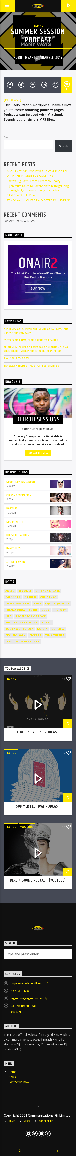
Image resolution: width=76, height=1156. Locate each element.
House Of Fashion (17, 535)
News (12, 1077)
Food (33, 610)
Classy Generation (18, 495)
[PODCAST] (12, 100)
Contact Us (46, 1121)
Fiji (47, 603)
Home (12, 1072)
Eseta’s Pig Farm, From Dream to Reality (33, 181)
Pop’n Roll (13, 508)
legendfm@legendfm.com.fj (29, 998)
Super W (58, 629)
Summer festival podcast (38, 806)
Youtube (26, 827)
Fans (37, 603)
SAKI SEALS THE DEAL (21, 195)
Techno (38, 25)
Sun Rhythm (14, 521)
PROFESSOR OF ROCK (31, 616)
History (60, 610)
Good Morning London (20, 481)
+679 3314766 (20, 991)
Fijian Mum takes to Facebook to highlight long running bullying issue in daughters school (36, 349)
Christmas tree (17, 603)
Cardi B (30, 597)
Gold (45, 610)
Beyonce (25, 591)
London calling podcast (38, 732)
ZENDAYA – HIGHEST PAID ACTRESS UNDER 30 (39, 200)
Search (8, 137)
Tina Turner (55, 635)
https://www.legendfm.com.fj (30, 983)
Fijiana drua (15, 610)
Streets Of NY (15, 561)
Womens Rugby (28, 641)
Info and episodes (38, 453)
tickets (35, 635)
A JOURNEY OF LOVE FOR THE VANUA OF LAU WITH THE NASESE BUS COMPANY (36, 331)
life (8, 616)
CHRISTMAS (48, 597)
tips (8, 641)
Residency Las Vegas (21, 622)
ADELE (9, 591)
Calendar (13, 597)
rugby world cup (19, 629)
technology (15, 635)
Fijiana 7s (61, 603)
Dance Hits (13, 548)
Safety (42, 629)
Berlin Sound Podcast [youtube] (38, 880)
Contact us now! (19, 1082)
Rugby (46, 622)
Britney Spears (48, 591)
